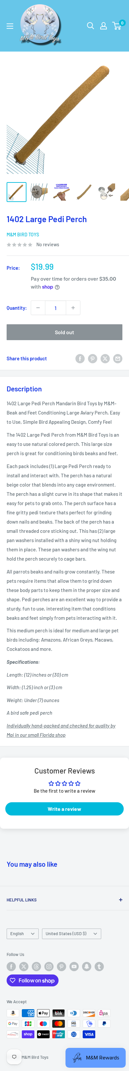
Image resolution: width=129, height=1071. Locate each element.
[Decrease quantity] (38, 308)
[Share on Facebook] (80, 358)
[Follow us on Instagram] (49, 966)
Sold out (64, 332)
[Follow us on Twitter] (23, 966)
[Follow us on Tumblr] (99, 966)
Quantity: (17, 308)
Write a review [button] (64, 809)
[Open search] (90, 25)
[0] (117, 26)
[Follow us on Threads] (36, 966)
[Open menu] (10, 26)
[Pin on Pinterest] (92, 358)
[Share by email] (117, 358)
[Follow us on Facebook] (11, 966)
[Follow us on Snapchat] (86, 966)
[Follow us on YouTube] (74, 966)
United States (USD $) (66, 933)
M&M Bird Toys (23, 234)
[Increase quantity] (73, 308)
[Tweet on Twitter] (105, 358)
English (17, 933)
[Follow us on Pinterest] (61, 966)
